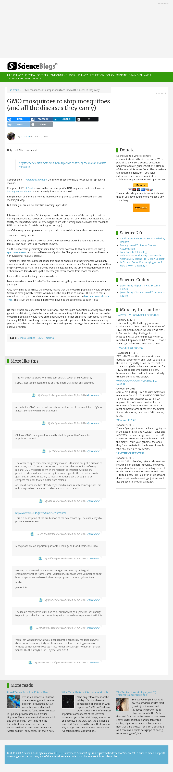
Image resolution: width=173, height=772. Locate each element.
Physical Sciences (36, 75)
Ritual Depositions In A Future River (28, 692)
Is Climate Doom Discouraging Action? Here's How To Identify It (141, 264)
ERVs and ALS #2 (126, 420)
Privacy (60, 753)
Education (97, 75)
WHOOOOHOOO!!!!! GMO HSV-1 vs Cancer (136, 382)
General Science (26, 337)
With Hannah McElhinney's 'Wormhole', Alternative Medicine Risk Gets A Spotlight (142, 257)
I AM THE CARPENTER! (130, 453)
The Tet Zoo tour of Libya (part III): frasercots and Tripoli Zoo (136, 693)
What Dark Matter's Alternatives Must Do (85, 692)
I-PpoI (29, 188)
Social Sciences (79, 75)
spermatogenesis (16, 252)
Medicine (121, 75)
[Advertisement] (86, 29)
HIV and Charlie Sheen (129, 348)
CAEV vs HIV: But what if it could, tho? (137, 315)
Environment (58, 75)
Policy (110, 75)
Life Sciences (15, 75)
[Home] (33, 66)
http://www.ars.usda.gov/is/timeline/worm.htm (40, 512)
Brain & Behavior (140, 75)
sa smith (14, 90)
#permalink (93, 395)
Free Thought (34, 78)
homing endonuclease (19, 191)
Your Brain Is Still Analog (133, 252)
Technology (15, 78)
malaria (50, 337)
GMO (40, 337)
